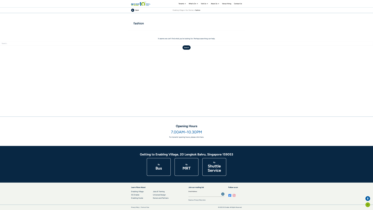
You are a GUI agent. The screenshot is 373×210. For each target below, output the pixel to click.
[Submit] (222, 194)
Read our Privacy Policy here (197, 200)
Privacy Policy (135, 207)
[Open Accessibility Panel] (367, 198)
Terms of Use (145, 207)
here (201, 137)
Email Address (192, 191)
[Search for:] (186, 43)
